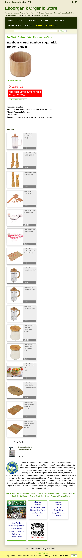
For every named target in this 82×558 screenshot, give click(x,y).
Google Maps (58, 510)
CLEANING (45, 21)
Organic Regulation (62, 493)
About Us (37, 502)
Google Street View (58, 513)
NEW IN (39, 25)
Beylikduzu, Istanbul (41, 15)
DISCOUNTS (51, 25)
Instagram (58, 502)
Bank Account (16, 534)
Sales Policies (16, 523)
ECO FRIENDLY (14, 25)
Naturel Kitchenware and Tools (39, 37)
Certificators (24, 496)
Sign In (7, 2)
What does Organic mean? (15, 493)
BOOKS (28, 25)
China (15, 115)
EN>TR (74, 2)
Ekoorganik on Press (37, 510)
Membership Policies (16, 531)
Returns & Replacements (16, 526)
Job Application (37, 513)
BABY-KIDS (59, 21)
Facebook (58, 505)
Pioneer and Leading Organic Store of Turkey (20, 13)
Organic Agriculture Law (46, 493)
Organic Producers (51, 496)
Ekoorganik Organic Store (31, 8)
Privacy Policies (16, 528)
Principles (37, 505)
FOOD (20, 21)
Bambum (26, 112)
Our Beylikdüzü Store (37, 507)
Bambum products (23, 117)
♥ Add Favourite (14, 80)
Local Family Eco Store (13, 15)
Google (58, 507)
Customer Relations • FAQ (21, 2)
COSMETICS (32, 21)
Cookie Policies (16, 537)
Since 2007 (27, 15)
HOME (10, 21)
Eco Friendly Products (16, 37)
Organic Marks (64, 496)
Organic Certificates (36, 496)
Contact (37, 515)
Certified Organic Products (63, 13)
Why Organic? (31, 493)
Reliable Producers (45, 13)
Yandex (58, 515)
